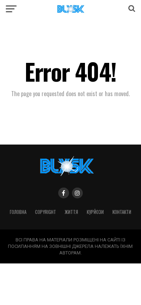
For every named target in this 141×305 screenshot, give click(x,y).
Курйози (95, 212)
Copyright (45, 212)
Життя (71, 212)
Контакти (121, 212)
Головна (18, 212)
